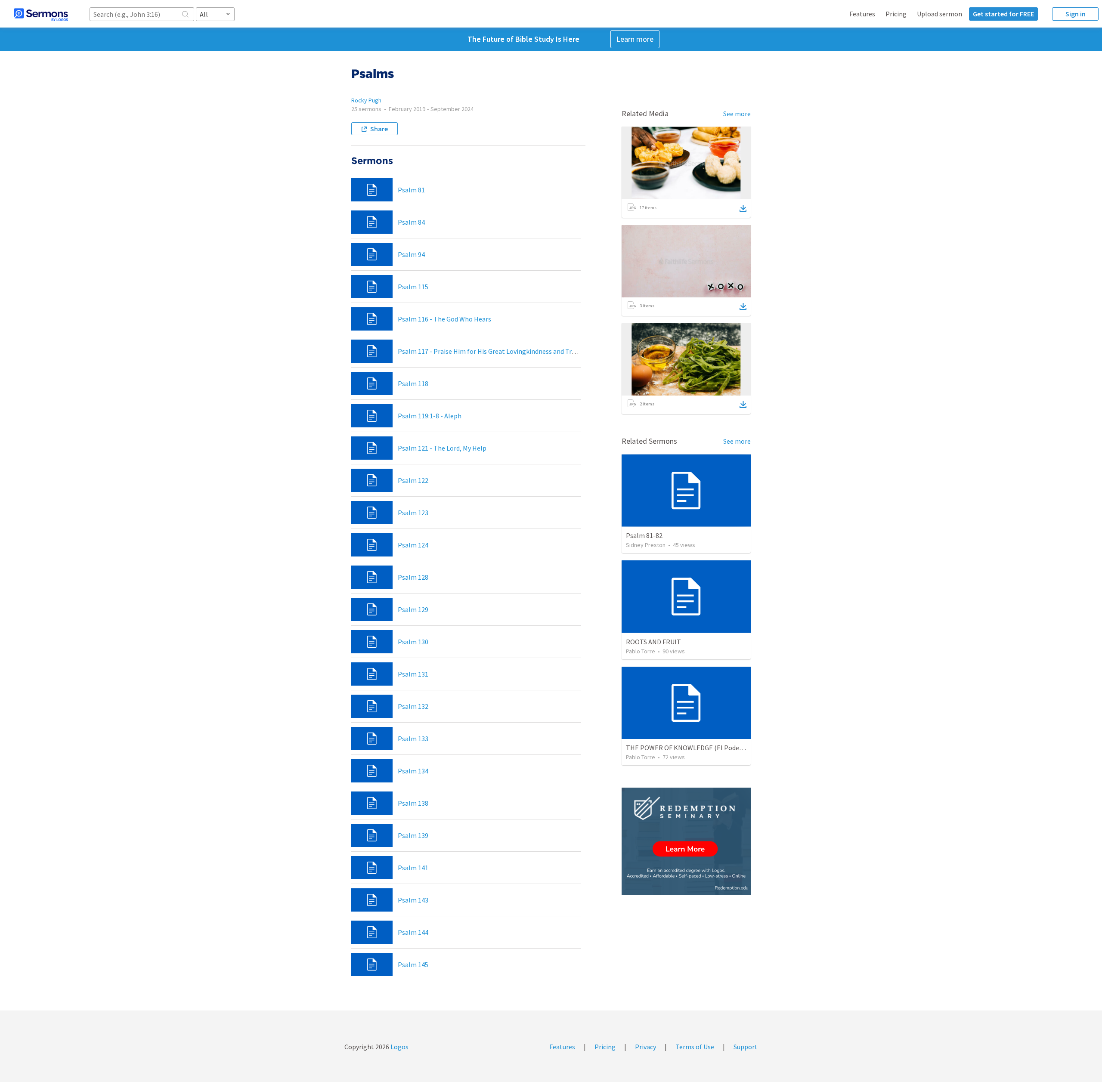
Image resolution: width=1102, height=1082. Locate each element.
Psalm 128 (413, 577)
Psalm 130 (413, 641)
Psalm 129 (413, 609)
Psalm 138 (413, 803)
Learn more (634, 39)
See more (737, 113)
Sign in (1075, 13)
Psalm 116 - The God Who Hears (444, 319)
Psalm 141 (413, 867)
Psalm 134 (413, 771)
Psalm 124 (413, 545)
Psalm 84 (411, 222)
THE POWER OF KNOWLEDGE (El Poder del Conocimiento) (712, 747)
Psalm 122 (413, 480)
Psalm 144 (413, 932)
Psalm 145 (413, 964)
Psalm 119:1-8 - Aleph (429, 415)
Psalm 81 (411, 189)
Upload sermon (939, 13)
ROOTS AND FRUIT (653, 641)
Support (746, 1046)
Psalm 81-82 (644, 535)
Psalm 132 (413, 706)
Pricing (896, 13)
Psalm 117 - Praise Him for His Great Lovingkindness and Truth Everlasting (507, 351)
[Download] (743, 208)
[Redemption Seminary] (686, 841)
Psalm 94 (411, 254)
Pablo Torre (640, 651)
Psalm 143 (413, 900)
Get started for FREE (1003, 13)
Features (862, 13)
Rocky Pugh (366, 100)
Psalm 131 (413, 674)
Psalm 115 (413, 286)
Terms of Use (694, 1046)
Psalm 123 (413, 512)
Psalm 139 (413, 835)
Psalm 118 (413, 383)
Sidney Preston (646, 545)
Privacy (645, 1046)
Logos (399, 1046)
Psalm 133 (413, 738)
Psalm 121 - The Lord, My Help (442, 448)
